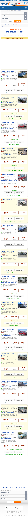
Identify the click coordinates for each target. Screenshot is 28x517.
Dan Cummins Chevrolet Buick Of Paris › (9, 180)
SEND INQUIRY (19, 90)
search (18, 21)
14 (21, 487)
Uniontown (15, 402)
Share (27, 2)
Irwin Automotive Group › (6, 230)
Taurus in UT (18, 118)
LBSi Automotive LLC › (6, 386)
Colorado (8, 170)
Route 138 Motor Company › (8, 412)
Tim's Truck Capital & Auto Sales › (8, 205)
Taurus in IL (19, 272)
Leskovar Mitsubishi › (6, 335)
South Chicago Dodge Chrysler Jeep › (9, 256)
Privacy (19, 514)
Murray (13, 118)
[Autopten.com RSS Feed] (20, 512)
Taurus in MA (18, 428)
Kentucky (10, 195)
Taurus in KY (18, 195)
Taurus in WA (20, 349)
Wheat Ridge (14, 170)
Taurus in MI (17, 325)
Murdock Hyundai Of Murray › (7, 102)
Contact (23, 514)
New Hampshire (10, 221)
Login (26, 3)
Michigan (12, 325)
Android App (5, 514)
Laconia (15, 247)
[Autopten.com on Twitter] (14, 512)
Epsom (15, 221)
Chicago (13, 272)
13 (19, 487)
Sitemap (10, 514)
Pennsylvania (9, 402)
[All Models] (14, 15)
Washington (8, 349)
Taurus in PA (20, 402)
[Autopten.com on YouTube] (16, 512)
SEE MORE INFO (9, 90)
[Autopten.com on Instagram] (12, 512)
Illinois (9, 272)
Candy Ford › (5, 309)
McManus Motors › (7, 154)
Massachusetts (12, 428)
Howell (14, 93)
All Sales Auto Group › (5, 76)
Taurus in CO (20, 170)
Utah (10, 118)
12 (16, 487)
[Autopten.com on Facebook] (7, 512)
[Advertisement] (14, 54)
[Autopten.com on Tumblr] (18, 512)
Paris (14, 195)
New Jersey (9, 93)
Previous (5, 487)
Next (24, 487)
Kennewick (14, 349)
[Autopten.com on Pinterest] (9, 512)
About (14, 514)
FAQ (17, 514)
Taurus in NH (20, 221)
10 (12, 487)
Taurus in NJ (19, 93)
